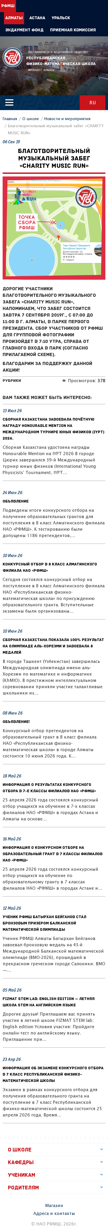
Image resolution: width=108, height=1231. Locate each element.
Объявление (16, 502)
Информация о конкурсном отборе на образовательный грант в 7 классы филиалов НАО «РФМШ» (52, 854)
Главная (10, 119)
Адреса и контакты (54, 1214)
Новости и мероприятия (67, 119)
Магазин (54, 1206)
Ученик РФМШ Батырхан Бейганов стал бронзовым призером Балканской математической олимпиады (44, 923)
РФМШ (12, 57)
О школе (30, 119)
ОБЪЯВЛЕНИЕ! (16, 722)
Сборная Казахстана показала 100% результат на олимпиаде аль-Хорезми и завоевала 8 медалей (53, 646)
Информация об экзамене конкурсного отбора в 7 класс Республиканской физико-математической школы (53, 1074)
